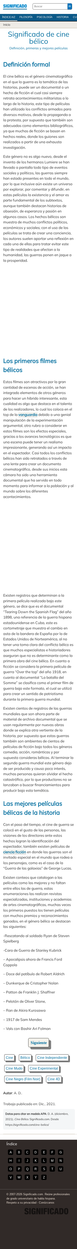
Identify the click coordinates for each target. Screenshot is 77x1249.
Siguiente (39, 1042)
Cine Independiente (52, 1057)
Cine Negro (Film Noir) (23, 1079)
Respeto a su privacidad (21, 1202)
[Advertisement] (38, 309)
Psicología (44, 17)
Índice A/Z (8, 17)
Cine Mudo (14, 1068)
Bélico (25, 1057)
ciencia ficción (14, 852)
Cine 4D (53, 1079)
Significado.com (15, 6)
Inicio (6, 25)
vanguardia (27, 414)
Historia (63, 17)
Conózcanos (46, 1202)
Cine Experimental (44, 1068)
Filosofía (26, 17)
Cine (9, 1057)
